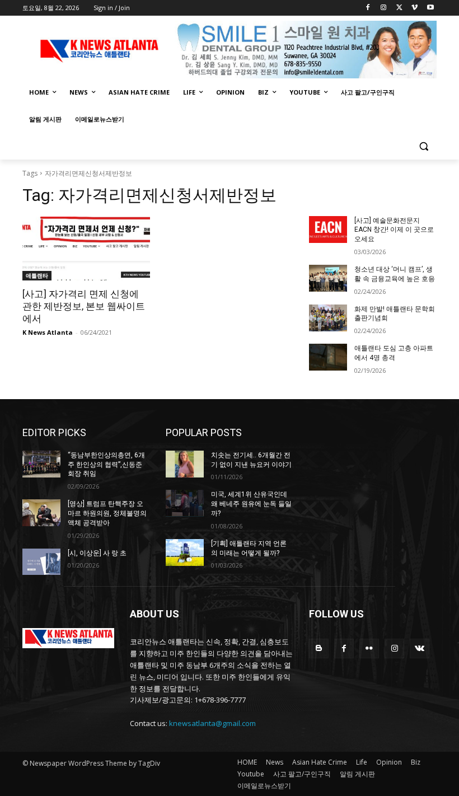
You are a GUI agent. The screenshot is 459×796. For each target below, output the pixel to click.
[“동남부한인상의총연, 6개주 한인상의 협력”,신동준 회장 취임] (41, 464)
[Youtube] (430, 8)
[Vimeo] (414, 8)
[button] (423, 146)
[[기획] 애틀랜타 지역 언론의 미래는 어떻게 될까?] (185, 552)
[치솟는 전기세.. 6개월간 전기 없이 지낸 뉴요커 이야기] (185, 464)
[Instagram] (383, 8)
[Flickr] (369, 648)
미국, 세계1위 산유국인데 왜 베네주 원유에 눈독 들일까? (251, 503)
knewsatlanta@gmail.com (212, 723)
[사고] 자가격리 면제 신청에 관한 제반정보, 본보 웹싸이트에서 (83, 306)
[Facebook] (368, 8)
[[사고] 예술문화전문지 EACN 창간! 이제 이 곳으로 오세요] (328, 229)
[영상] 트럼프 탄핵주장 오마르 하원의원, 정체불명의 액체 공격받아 (107, 513)
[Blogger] (319, 648)
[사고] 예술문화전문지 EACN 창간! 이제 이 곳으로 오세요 (394, 230)
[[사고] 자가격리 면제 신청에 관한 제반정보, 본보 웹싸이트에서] (86, 248)
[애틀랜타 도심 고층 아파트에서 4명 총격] (328, 357)
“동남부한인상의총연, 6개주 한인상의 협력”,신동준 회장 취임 (106, 464)
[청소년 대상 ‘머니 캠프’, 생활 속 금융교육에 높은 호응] (328, 278)
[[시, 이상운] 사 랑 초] (41, 562)
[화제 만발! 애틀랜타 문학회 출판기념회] (328, 318)
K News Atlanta (47, 332)
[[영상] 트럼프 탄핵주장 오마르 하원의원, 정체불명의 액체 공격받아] (41, 512)
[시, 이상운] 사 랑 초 (97, 553)
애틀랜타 (37, 275)
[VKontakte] (419, 648)
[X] (399, 8)
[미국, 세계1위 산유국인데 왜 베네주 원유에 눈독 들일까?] (185, 503)
